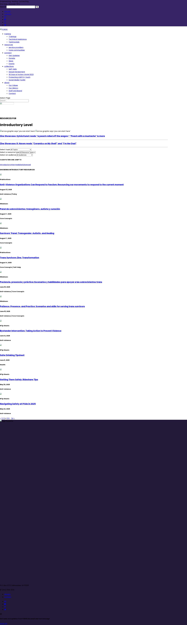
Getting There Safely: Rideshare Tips (19, 379)
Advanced (26, 164)
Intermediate (16, 164)
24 (12, 418)
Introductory (5, 164)
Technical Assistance (18, 39)
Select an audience (8, 155)
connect (8, 53)
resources (8, 44)
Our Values (13, 85)
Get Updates (14, 55)
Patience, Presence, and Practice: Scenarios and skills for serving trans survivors (42, 306)
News (11, 61)
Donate (12, 58)
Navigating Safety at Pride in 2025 (18, 403)
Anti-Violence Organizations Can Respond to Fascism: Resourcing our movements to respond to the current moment (62, 184)
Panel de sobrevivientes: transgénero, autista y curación (30, 209)
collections (9, 66)
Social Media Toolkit (17, 80)
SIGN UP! (3, 623)
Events (11, 63)
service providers (16, 47)
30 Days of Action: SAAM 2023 (21, 74)
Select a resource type (9, 152)
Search (3, 7)
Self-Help (13, 69)
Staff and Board (15, 91)
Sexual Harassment (17, 72)
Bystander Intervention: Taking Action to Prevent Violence (30, 330)
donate (7, 11)
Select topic (5, 149)
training (7, 34)
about (6, 82)
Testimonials (14, 42)
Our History (13, 88)
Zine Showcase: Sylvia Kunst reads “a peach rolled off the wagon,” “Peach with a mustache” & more (52, 136)
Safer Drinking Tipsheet (12, 355)
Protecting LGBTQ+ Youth (19, 77)
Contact (12, 93)
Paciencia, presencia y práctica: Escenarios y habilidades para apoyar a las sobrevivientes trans (51, 282)
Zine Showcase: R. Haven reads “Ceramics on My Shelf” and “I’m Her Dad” (38, 143)
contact (7, 14)
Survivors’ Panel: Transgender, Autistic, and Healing (27, 233)
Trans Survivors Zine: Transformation (19, 257)
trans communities (17, 50)
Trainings (12, 36)
